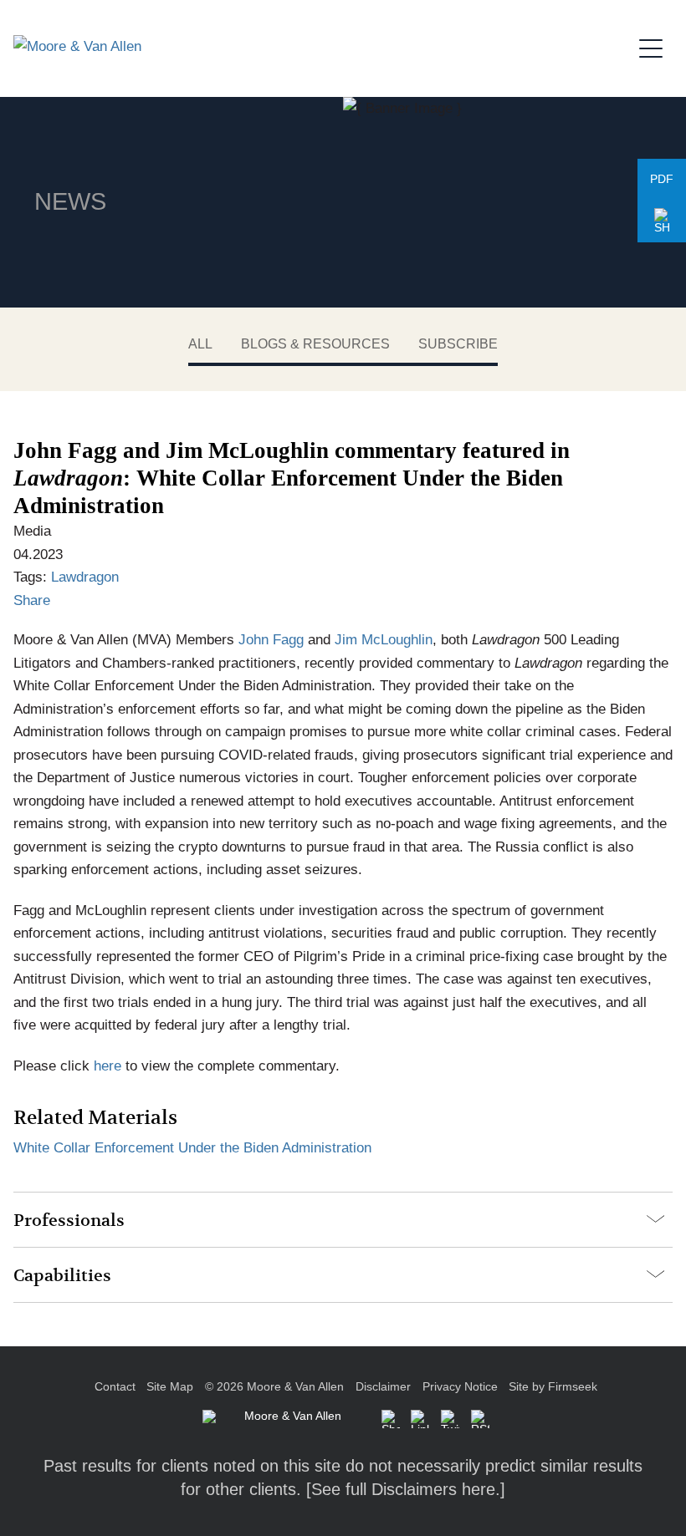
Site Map (169, 1387)
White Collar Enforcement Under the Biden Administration (192, 1147)
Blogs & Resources (315, 343)
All (200, 343)
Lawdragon (85, 576)
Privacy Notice (460, 1387)
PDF (661, 179)
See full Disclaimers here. (405, 1489)
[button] (661, 221)
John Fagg (271, 639)
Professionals (69, 1220)
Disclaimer (383, 1387)
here (107, 1065)
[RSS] (480, 1419)
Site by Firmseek (553, 1387)
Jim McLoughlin (384, 639)
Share (31, 600)
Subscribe (458, 343)
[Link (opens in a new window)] (420, 1419)
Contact (115, 1387)
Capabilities (62, 1275)
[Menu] (656, 46)
